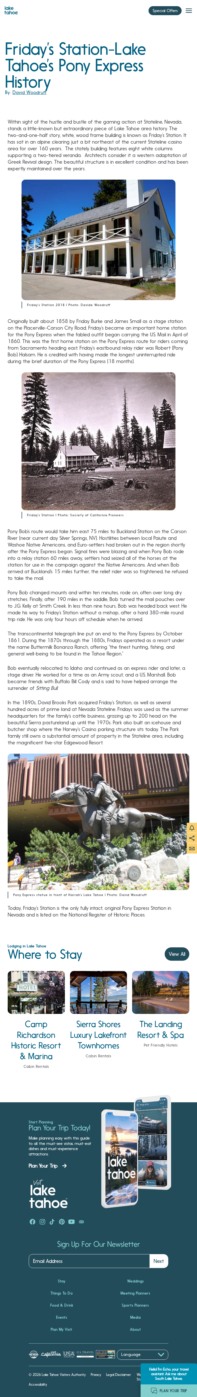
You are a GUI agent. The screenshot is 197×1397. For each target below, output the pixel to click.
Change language (132, 1362)
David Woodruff (30, 92)
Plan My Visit (61, 1329)
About (135, 1329)
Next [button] (159, 1261)
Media (135, 1317)
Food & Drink (61, 1305)
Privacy (96, 1375)
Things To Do (62, 1293)
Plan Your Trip (43, 1165)
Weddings (135, 1281)
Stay (61, 1281)
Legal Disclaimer (118, 1375)
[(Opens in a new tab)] (32, 1222)
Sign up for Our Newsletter (98, 1244)
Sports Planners (135, 1305)
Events (61, 1317)
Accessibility (38, 1384)
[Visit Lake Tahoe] (11, 9)
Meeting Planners (135, 1293)
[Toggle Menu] (189, 11)
